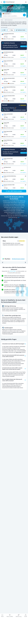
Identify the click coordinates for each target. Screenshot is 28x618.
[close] (10, 13)
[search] (24, 15)
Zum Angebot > (23, 38)
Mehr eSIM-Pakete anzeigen (14, 191)
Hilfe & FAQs (13, 271)
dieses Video (18, 352)
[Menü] (26, 2)
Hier (19, 217)
